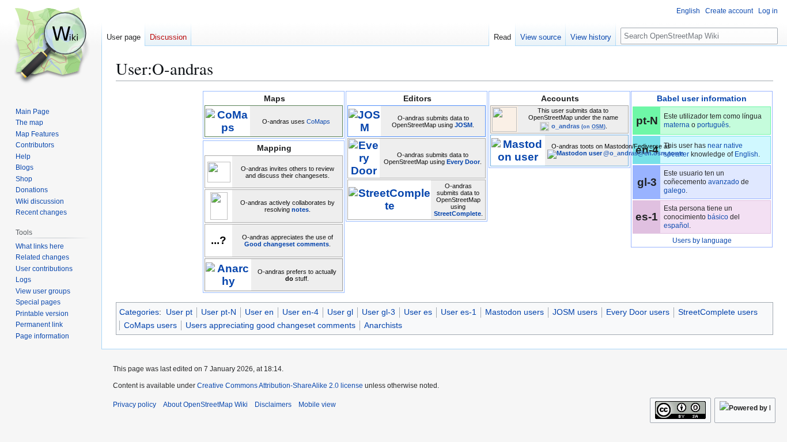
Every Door (463, 161)
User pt (179, 312)
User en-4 (300, 312)
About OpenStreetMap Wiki (205, 405)
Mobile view (317, 405)
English (746, 154)
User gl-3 (378, 312)
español (676, 226)
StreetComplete (457, 213)
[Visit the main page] (51, 46)
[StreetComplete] (389, 199)
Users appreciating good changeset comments (270, 325)
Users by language (702, 241)
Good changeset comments (286, 244)
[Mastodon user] (517, 150)
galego (675, 190)
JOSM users (575, 312)
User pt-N (218, 312)
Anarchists (383, 325)
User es (418, 312)
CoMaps (318, 121)
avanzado (723, 182)
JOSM (463, 124)
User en (259, 312)
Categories (139, 312)
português (713, 125)
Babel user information (702, 98)
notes (300, 209)
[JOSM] (364, 121)
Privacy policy (134, 405)
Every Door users (637, 312)
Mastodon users (514, 312)
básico (717, 217)
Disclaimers (273, 405)
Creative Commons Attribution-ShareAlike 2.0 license (280, 386)
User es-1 (458, 312)
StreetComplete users (718, 312)
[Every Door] (364, 157)
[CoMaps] (227, 121)
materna (677, 125)
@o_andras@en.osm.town (643, 153)
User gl (340, 312)
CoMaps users (150, 325)
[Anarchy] (228, 274)
